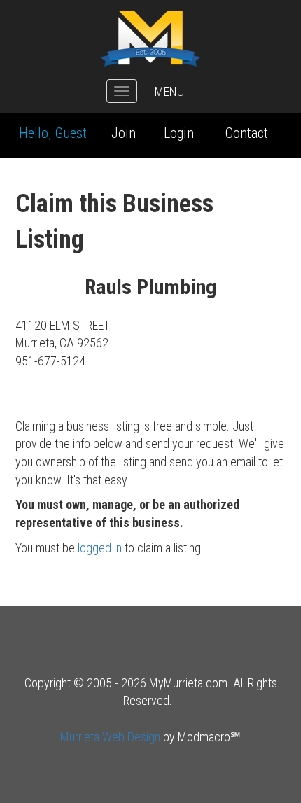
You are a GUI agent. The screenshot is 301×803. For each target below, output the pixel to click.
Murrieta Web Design (110, 736)
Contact (246, 133)
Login (179, 133)
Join (123, 133)
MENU (169, 91)
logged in (100, 547)
